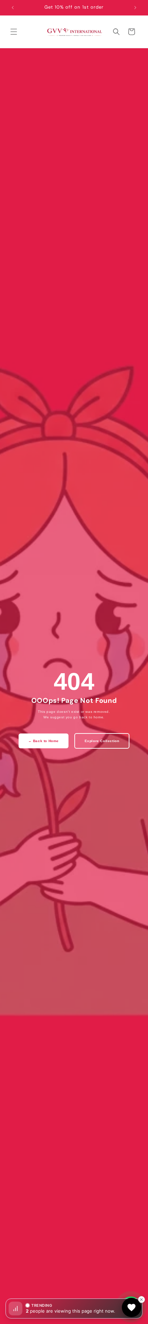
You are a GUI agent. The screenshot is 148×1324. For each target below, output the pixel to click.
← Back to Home (43, 741)
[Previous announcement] (12, 7)
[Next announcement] (135, 7)
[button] (13, 31)
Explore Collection (102, 741)
